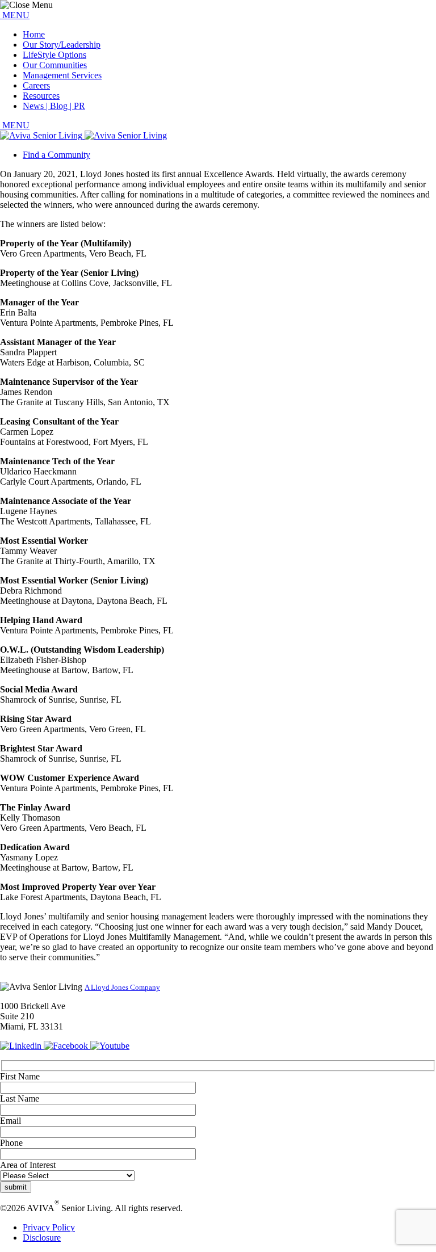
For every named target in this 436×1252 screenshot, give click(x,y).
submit (16, 1187)
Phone (11, 1143)
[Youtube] (109, 1046)
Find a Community (56, 154)
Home (34, 34)
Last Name (19, 1098)
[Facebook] (67, 1046)
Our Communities (55, 65)
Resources (41, 95)
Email (10, 1120)
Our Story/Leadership (61, 44)
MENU (15, 15)
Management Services (62, 75)
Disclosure (42, 1237)
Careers (36, 85)
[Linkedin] (22, 1046)
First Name (20, 1076)
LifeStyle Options (54, 55)
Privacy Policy (49, 1227)
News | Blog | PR (54, 106)
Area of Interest (28, 1165)
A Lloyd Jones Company (122, 987)
